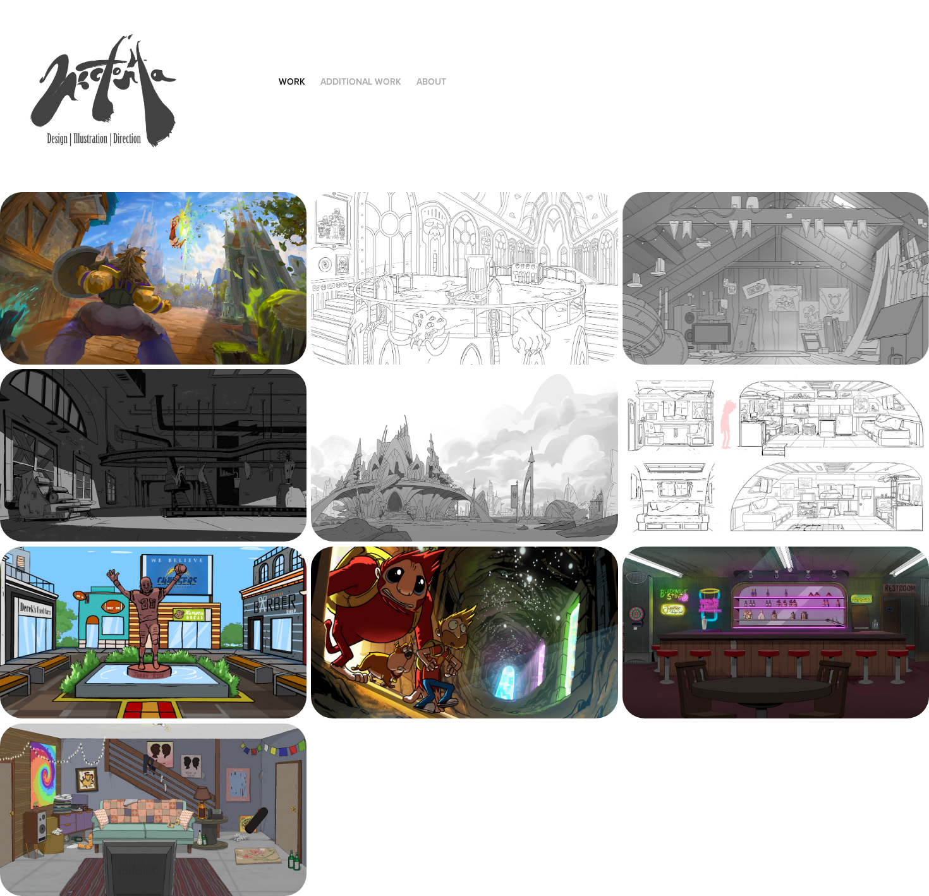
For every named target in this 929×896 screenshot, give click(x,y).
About (431, 81)
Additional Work (360, 81)
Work (292, 81)
